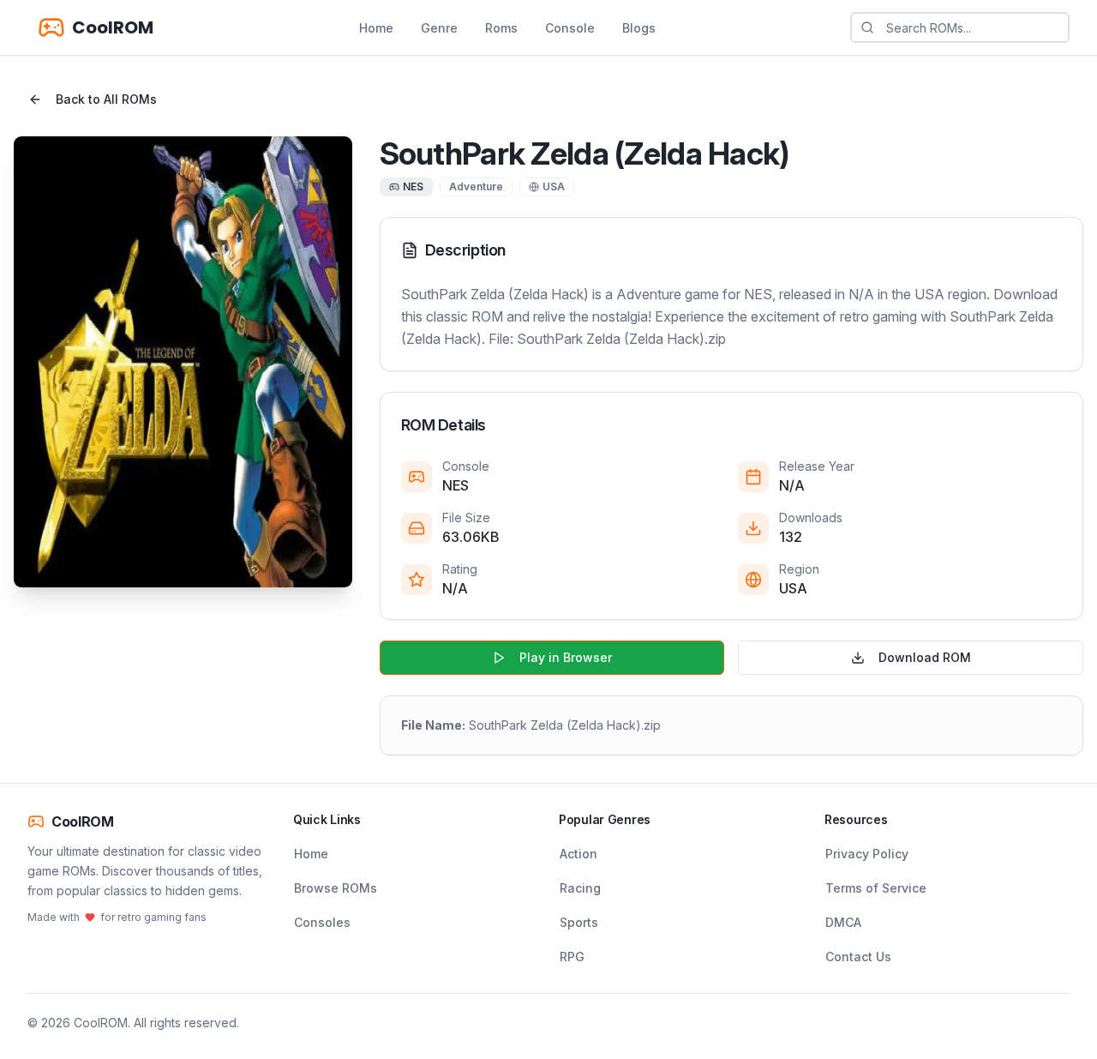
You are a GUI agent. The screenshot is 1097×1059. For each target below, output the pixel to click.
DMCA (843, 922)
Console (570, 28)
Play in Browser (565, 657)
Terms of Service (875, 888)
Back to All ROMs (106, 99)
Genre (439, 28)
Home (376, 28)
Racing (580, 888)
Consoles (322, 922)
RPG (572, 956)
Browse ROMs (335, 888)
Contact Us (858, 956)
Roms (501, 28)
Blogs (639, 28)
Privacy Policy (866, 853)
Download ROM (924, 657)
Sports (579, 922)
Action (578, 853)
